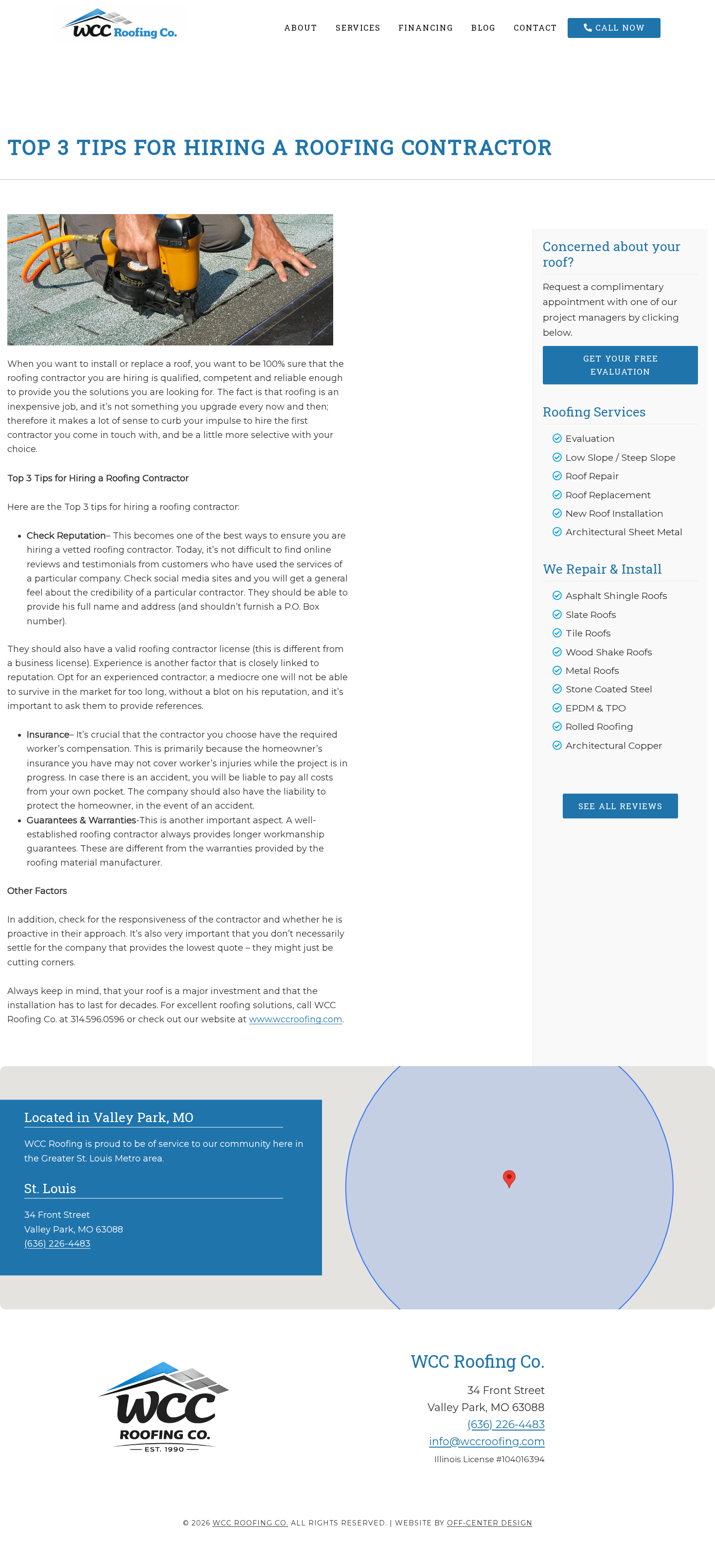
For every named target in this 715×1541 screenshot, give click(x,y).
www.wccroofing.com (295, 1019)
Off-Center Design (490, 1523)
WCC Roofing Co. (142, 23)
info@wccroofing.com (487, 1441)
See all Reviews (620, 806)
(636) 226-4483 (57, 1243)
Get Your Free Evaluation (620, 365)
